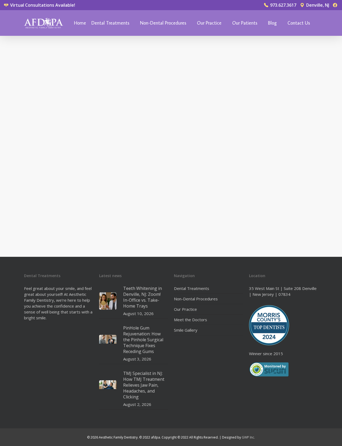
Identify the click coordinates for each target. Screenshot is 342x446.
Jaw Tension (44, 44)
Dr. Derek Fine (45, 233)
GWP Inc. (248, 437)
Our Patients (244, 23)
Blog (272, 23)
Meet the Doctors (190, 319)
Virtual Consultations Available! (42, 5)
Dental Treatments (110, 23)
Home (80, 23)
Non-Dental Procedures (163, 23)
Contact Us (298, 23)
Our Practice (209, 23)
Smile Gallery (185, 330)
